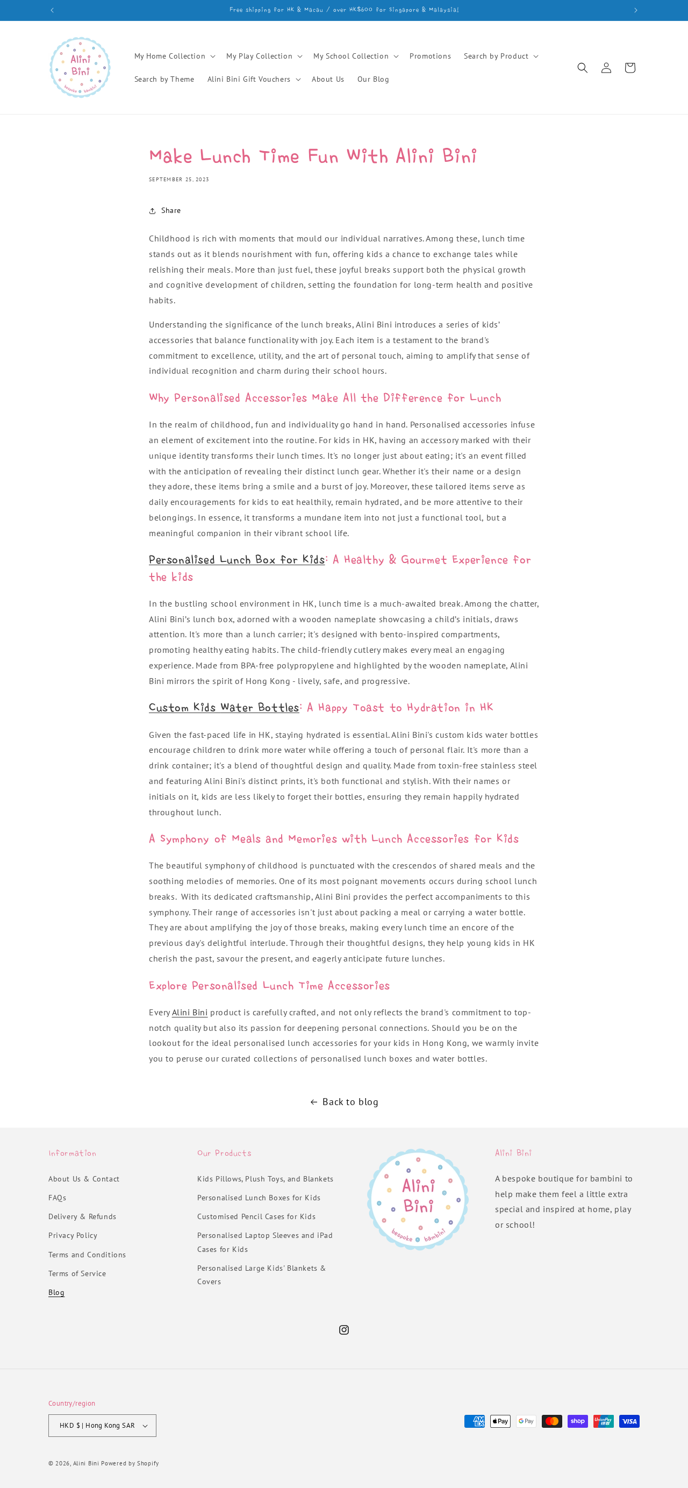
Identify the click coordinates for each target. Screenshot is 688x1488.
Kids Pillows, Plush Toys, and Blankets (265, 1179)
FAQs (57, 1197)
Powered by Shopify (130, 1463)
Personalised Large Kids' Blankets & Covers (261, 1274)
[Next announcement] (636, 10)
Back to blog (350, 1101)
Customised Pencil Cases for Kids (256, 1216)
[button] (174, 56)
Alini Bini (190, 1012)
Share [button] (171, 210)
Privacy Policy (72, 1235)
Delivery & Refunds (82, 1216)
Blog (56, 1292)
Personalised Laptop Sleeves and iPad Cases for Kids (265, 1242)
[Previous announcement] (52, 10)
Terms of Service (77, 1273)
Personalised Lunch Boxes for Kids (259, 1197)
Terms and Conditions (87, 1254)
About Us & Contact (84, 1179)
